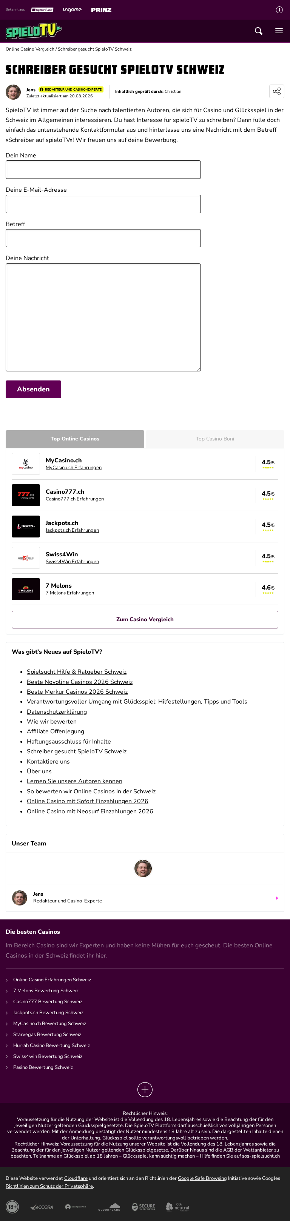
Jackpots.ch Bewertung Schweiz (48, 1012)
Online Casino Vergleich (30, 49)
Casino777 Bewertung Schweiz (47, 1001)
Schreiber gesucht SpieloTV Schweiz (76, 751)
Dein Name (21, 155)
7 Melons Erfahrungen (70, 593)
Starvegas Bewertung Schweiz (47, 1034)
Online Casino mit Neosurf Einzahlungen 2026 (90, 811)
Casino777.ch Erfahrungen (75, 499)
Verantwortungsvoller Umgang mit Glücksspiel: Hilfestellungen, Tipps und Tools (137, 701)
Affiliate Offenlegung (55, 731)
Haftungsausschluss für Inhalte (69, 742)
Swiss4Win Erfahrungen (72, 562)
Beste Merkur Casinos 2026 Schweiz (77, 692)
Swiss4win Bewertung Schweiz (47, 1056)
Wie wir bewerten (52, 722)
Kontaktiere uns (48, 762)
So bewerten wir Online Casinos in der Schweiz (91, 791)
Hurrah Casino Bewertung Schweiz (51, 1045)
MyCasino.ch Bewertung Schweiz (49, 1023)
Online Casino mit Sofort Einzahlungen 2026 (87, 801)
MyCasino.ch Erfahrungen (74, 468)
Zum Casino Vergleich (145, 619)
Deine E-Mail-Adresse (36, 190)
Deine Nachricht (27, 258)
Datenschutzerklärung (57, 712)
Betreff (15, 224)
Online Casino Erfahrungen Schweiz (52, 979)
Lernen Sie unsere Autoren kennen (74, 781)
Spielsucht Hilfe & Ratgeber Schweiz (76, 672)
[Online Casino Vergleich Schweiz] (34, 31)
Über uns (39, 771)
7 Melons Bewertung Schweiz (46, 990)
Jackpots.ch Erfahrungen (72, 530)
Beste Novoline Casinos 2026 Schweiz (80, 682)
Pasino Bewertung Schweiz (43, 1067)
